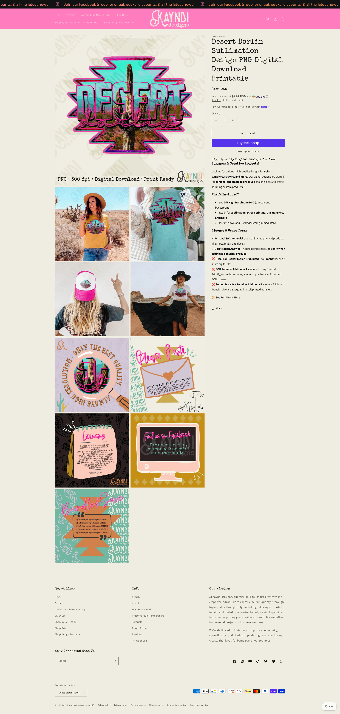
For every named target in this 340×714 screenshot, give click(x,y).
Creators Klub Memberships (148, 615)
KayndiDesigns (69, 705)
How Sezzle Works (142, 609)
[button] (96, 15)
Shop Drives (62, 628)
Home (58, 596)
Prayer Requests (141, 628)
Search (136, 596)
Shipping (216, 100)
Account (59, 603)
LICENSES (60, 615)
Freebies (137, 634)
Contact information (176, 705)
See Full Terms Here (228, 297)
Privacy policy (120, 705)
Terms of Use (139, 640)
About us (137, 603)
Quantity (216, 113)
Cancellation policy (199, 705)
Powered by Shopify (85, 705)
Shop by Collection (66, 621)
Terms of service (138, 705)
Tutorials (137, 621)
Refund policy (104, 705)
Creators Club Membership (70, 609)
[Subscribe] (114, 661)
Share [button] (219, 308)
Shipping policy (156, 705)
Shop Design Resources (68, 634)
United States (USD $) (69, 692)
